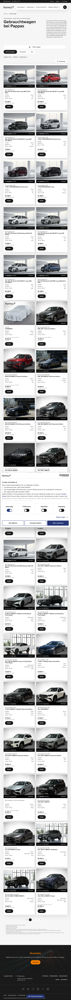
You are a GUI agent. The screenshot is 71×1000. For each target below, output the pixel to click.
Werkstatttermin (54, 976)
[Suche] (65, 7)
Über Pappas (64, 1)
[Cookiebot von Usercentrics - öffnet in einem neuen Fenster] (61, 475)
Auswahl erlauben (35, 523)
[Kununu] (43, 989)
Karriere (52, 1)
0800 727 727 (16, 1)
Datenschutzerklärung (12, 995)
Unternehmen (64, 979)
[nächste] (44, 919)
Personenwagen (20, 7)
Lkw (32, 51)
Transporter (23, 51)
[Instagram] (33, 989)
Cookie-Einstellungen (22, 995)
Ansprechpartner (63, 976)
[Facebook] (23, 989)
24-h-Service (45, 976)
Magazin (58, 1)
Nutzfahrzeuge (30, 7)
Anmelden (35, 962)
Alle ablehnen (13, 523)
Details (9, 106)
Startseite (6, 13)
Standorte (7, 1)
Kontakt (5, 995)
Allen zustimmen (58, 523)
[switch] (26, 510)
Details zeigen (60, 517)
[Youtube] (28, 989)
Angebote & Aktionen (53, 7)
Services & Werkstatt (41, 7)
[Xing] (48, 989)
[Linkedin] (38, 989)
